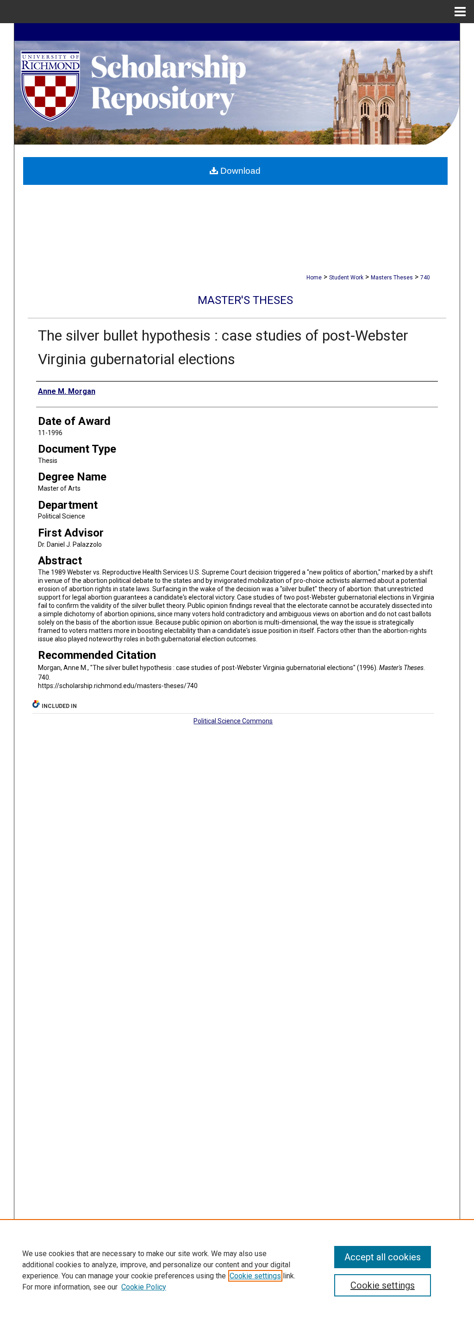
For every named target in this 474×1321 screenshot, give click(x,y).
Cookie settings (255, 1275)
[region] (237, 1270)
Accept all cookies (382, 1257)
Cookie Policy (143, 1287)
